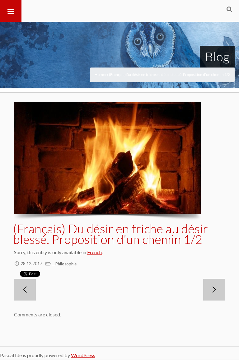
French (94, 252)
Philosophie (66, 263)
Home (100, 74)
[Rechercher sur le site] (229, 9)
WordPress (83, 355)
